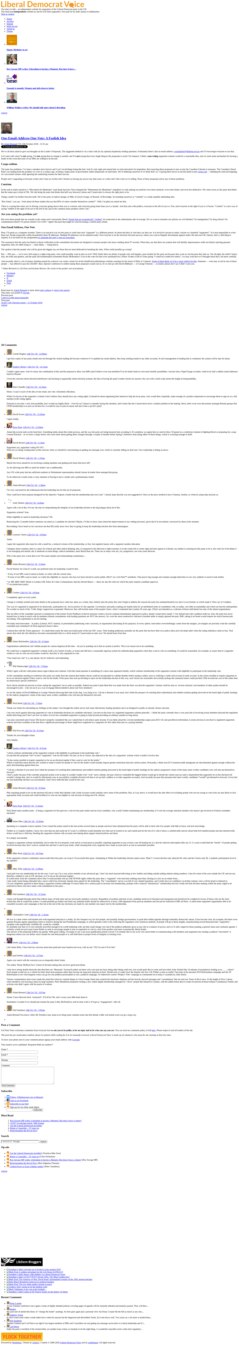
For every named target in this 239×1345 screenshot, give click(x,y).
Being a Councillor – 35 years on (24, 1128)
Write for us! (12, 26)
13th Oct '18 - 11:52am (36, 894)
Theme (10, 31)
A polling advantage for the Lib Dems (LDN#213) (40, 1272)
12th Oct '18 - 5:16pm (35, 564)
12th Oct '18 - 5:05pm (36, 534)
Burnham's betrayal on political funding (36, 1282)
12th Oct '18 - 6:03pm (29, 592)
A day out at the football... (34, 1289)
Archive (10, 21)
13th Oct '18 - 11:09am (33, 869)
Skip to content (7, 14)
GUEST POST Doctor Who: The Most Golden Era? (46, 1277)
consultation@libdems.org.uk (187, 151)
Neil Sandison (15, 1321)
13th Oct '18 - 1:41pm (39, 915)
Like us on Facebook (18, 1100)
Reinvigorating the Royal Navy (23, 1130)
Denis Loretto (15, 1303)
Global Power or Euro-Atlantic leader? (26, 1166)
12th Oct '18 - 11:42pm (33, 806)
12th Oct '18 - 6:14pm (39, 641)
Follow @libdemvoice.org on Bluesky (26, 1097)
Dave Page (17, 427)
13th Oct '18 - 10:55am (33, 853)
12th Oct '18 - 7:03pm (38, 666)
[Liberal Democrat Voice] (42, 7)
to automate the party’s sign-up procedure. (56, 237)
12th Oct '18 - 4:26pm (34, 503)
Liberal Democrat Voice (70, 1342)
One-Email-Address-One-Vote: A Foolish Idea (33, 138)
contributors (93, 1342)
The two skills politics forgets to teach (35, 1284)
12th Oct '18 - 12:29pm (33, 427)
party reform (45, 290)
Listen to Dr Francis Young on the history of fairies (45, 1292)
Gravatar (76, 1040)
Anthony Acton (16, 1315)
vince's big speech (62, 290)
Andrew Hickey (20, 367)
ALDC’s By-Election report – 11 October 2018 (21, 303)
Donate (10, 24)
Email (3, 1055)
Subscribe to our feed (18, 1104)
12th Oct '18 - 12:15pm (37, 367)
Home (9, 19)
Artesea (35, 1342)
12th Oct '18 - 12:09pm (37, 354)
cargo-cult (202, 172)
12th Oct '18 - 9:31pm (36, 748)
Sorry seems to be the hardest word (31, 1287)
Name (3, 1049)
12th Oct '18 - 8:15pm (34, 730)
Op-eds (26, 293)
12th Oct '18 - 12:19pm (36, 387)
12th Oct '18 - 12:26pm (35, 414)
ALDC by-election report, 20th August (27, 1123)
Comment (5, 1065)
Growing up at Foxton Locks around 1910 (42, 1269)
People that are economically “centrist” (85, 219)
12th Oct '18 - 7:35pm (32, 703)
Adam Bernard (10, 144)
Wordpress (16, 1342)
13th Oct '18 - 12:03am (33, 821)
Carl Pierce (14, 1326)
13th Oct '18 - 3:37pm (33, 955)
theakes (12, 1309)
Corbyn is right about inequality (15, 298)
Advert (4, 113)
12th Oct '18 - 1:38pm (35, 485)
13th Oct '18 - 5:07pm (35, 992)
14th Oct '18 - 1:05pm (35, 1010)
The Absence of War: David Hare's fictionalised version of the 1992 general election (55, 1279)
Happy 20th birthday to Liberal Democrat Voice (44, 1274)
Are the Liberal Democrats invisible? (26, 1125)
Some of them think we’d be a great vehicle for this (174, 261)
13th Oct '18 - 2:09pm (28, 942)
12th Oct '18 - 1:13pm (35, 443)
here (153, 1030)
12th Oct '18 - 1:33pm (35, 458)
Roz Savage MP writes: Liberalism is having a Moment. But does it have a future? (46, 1121)
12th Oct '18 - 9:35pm (35, 788)
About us (11, 29)
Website (4, 1060)
